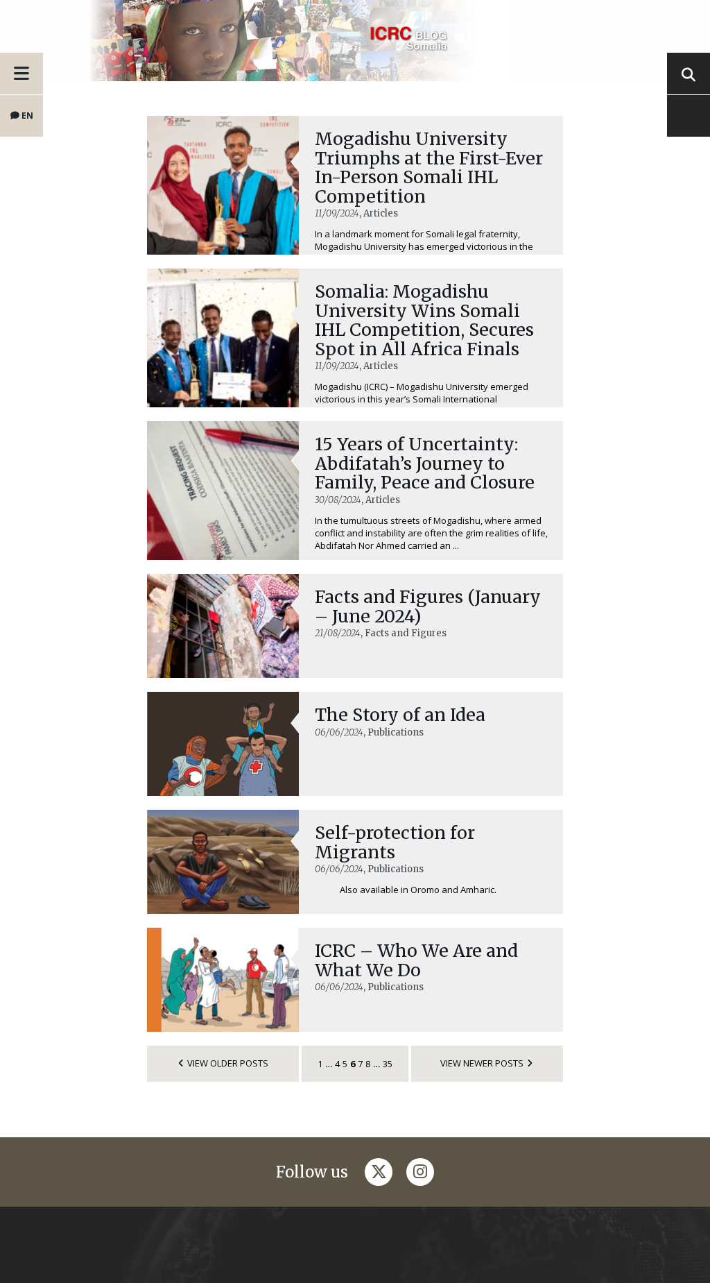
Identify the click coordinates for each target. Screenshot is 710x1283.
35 (387, 1063)
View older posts (227, 1063)
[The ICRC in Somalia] (355, 40)
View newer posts (481, 1063)
